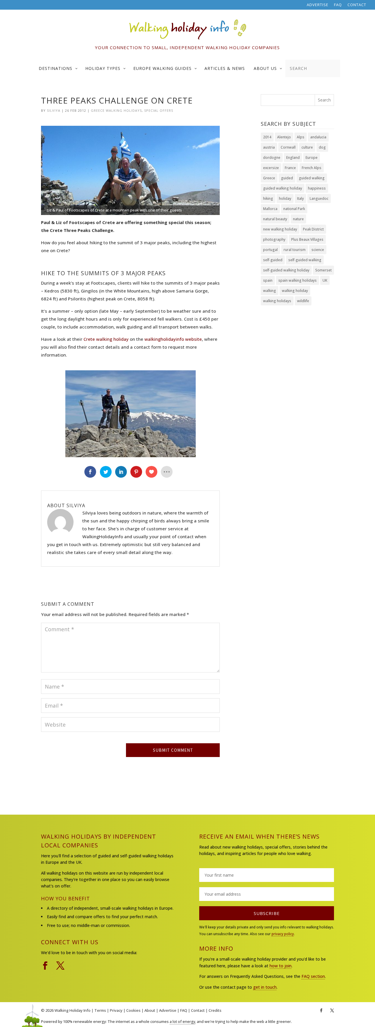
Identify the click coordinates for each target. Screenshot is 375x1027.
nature (298, 218)
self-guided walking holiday (286, 270)
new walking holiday (280, 229)
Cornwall (288, 147)
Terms (100, 1010)
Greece (269, 178)
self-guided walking (304, 259)
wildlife (303, 300)
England (293, 157)
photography (274, 239)
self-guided (272, 259)
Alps (300, 137)
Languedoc (319, 198)
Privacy (116, 1010)
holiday (285, 198)
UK (325, 280)
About (149, 1010)
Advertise (317, 5)
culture (307, 147)
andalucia (318, 137)
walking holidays (277, 300)
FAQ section (313, 976)
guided (287, 178)
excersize (271, 167)
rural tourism (295, 249)
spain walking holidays (297, 280)
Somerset (323, 270)
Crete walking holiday (106, 339)
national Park (294, 208)
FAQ (338, 5)
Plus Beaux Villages (307, 239)
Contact (356, 5)
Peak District (313, 229)
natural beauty (275, 218)
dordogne (271, 157)
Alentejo (284, 137)
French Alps (311, 167)
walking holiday (295, 290)
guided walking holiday (282, 188)
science (317, 249)
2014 (267, 137)
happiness (317, 188)
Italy (300, 198)
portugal (270, 249)
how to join (281, 965)
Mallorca (270, 208)
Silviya (53, 110)
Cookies (133, 1010)
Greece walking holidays (116, 110)
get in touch (265, 987)
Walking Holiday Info (72, 1010)
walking (269, 290)
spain (267, 280)
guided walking (312, 178)
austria (269, 147)
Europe (312, 157)
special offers (158, 110)
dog (322, 147)
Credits (215, 1010)
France (290, 167)
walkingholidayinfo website (173, 339)
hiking (268, 198)
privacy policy (283, 934)
